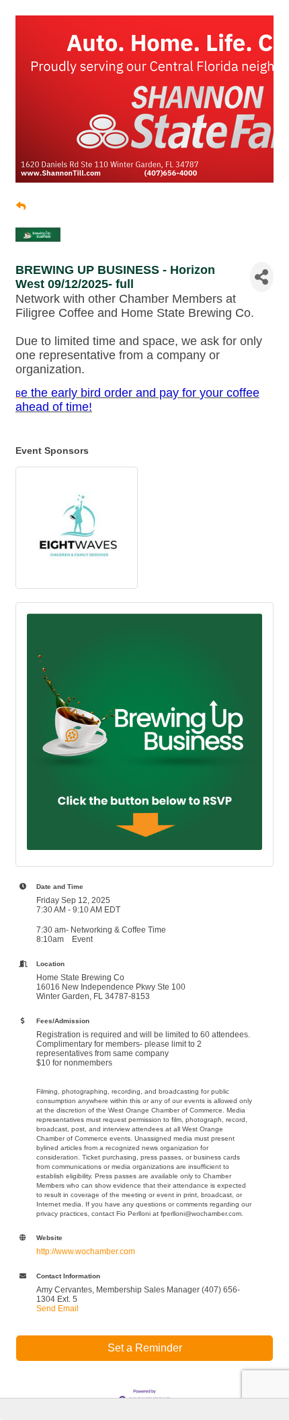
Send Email (57, 1308)
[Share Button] (262, 277)
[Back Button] (21, 206)
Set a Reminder (145, 1348)
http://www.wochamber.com (85, 1251)
